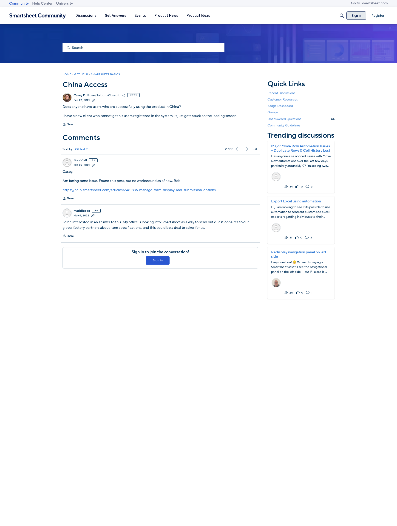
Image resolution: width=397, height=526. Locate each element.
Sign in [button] (158, 260)
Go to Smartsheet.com (369, 3)
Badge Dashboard (280, 106)
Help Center (42, 3)
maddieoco (82, 211)
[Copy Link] (93, 100)
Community (19, 3)
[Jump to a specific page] (254, 149)
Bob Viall (80, 160)
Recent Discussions (281, 93)
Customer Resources (282, 99)
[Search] (342, 15)
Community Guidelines (283, 125)
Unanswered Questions (301, 119)
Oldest (80, 149)
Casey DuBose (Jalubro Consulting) (99, 95)
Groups (272, 112)
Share (68, 124)
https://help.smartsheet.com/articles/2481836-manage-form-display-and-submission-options (139, 190)
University (64, 3)
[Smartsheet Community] (37, 16)
